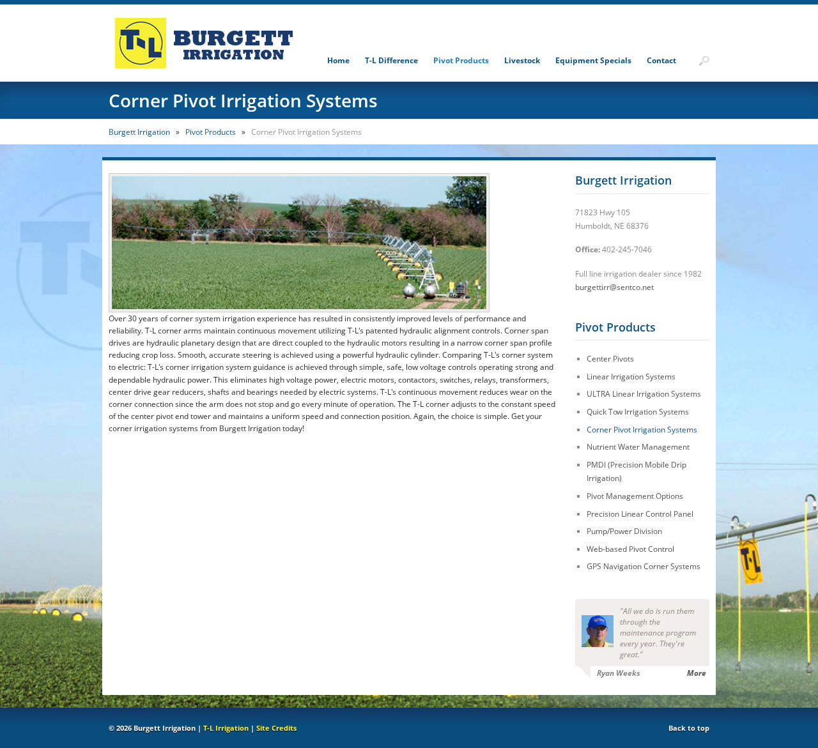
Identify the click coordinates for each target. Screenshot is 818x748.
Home (338, 60)
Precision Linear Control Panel (640, 513)
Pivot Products (461, 60)
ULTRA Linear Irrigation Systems (644, 393)
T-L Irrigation (226, 728)
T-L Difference (391, 60)
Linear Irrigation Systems (631, 376)
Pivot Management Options (635, 496)
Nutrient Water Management (638, 446)
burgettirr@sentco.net (614, 287)
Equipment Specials (593, 60)
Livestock (522, 60)
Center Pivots (610, 358)
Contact (661, 60)
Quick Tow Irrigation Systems (638, 411)
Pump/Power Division (624, 531)
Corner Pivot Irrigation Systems (642, 429)
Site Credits (276, 728)
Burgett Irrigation (139, 131)
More (696, 673)
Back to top (688, 728)
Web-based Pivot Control (630, 549)
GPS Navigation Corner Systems (643, 566)
